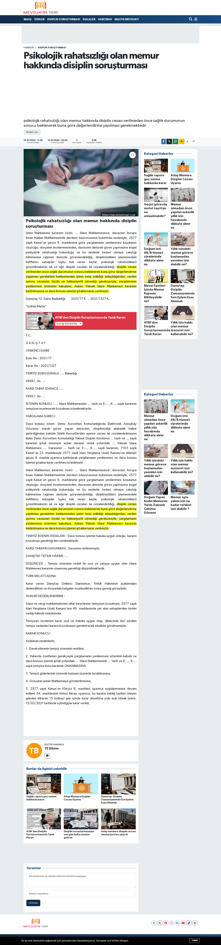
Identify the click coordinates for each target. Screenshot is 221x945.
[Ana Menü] (195, 19)
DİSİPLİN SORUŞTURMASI (63, 19)
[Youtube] (183, 923)
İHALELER (89, 19)
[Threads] (194, 923)
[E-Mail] (47, 756)
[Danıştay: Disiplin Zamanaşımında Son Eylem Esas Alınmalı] (118, 783)
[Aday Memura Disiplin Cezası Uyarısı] (81, 783)
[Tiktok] (189, 923)
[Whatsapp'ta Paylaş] (175, 141)
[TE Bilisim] (34, 750)
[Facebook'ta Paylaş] (163, 141)
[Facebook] (154, 923)
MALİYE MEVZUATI (127, 19)
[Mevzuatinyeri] (41, 8)
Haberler (29, 48)
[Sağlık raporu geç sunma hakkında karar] (43, 783)
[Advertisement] (111, 94)
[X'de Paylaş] (169, 141)
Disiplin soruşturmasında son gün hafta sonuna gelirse (79, 834)
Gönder (33, 903)
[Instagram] (171, 923)
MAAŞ (28, 19)
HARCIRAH (105, 19)
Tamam (194, 940)
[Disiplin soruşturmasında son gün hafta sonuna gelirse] (81, 818)
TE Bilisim (52, 748)
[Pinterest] (165, 923)
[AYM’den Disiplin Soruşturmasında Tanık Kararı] (43, 818)
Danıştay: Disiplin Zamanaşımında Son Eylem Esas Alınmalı (117, 799)
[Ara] (191, 19)
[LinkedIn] (177, 923)
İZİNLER (39, 19)
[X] (159, 923)
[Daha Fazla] (181, 141)
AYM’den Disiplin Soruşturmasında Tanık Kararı (40, 834)
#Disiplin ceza (32, 132)
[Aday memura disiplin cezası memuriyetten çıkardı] (118, 818)
